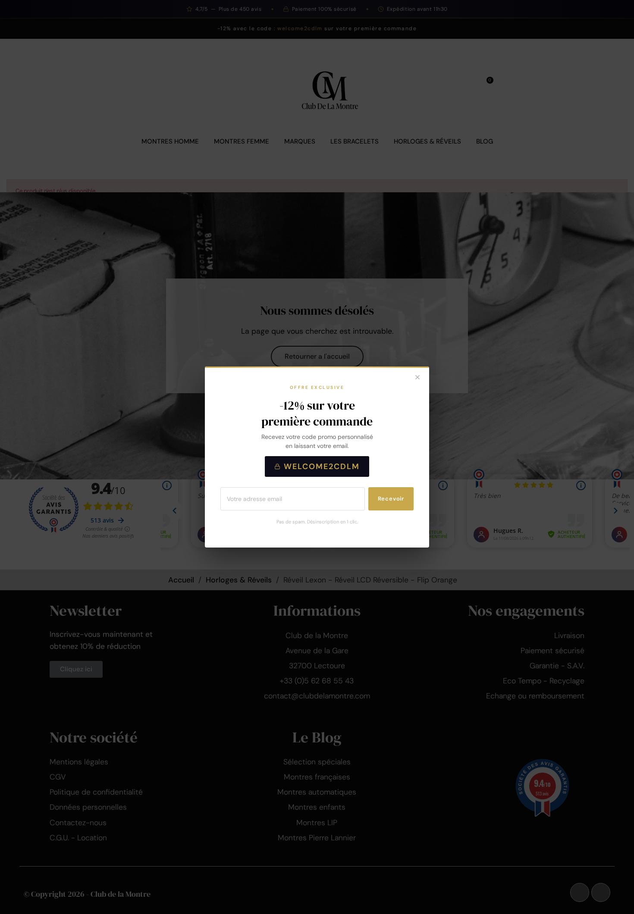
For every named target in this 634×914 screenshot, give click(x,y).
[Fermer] (417, 378)
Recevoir (391, 498)
